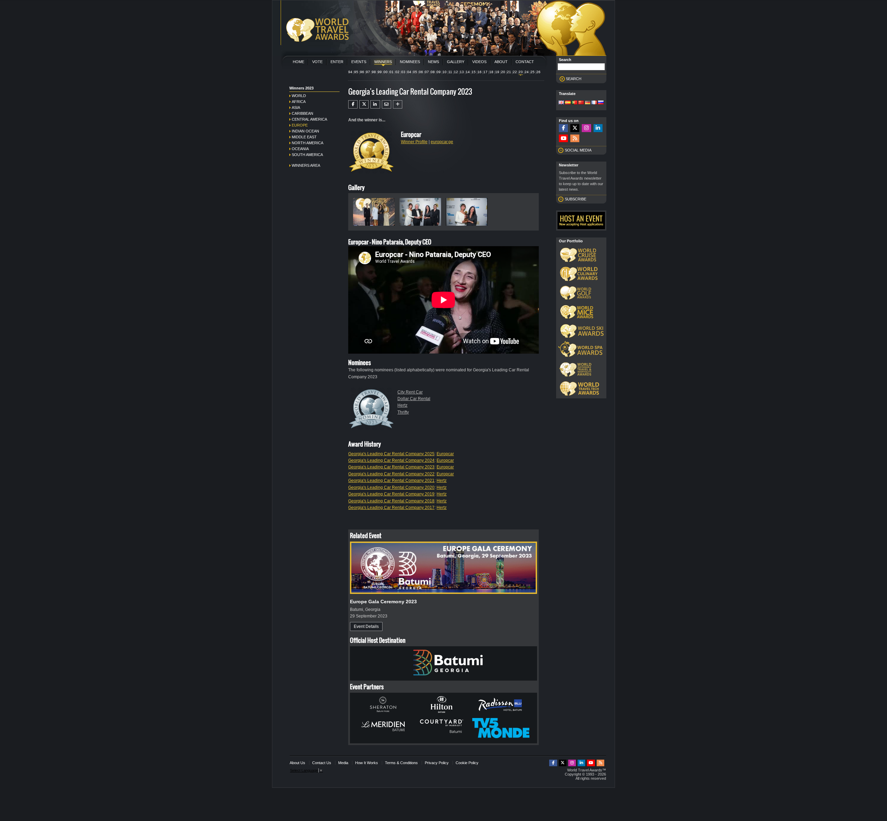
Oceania (300, 149)
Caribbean (302, 113)
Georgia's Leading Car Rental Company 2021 (391, 480)
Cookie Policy (467, 763)
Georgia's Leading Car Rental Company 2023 (391, 467)
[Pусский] (601, 103)
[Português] (574, 103)
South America (307, 155)
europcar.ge (442, 141)
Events (358, 62)
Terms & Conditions (401, 763)
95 (356, 72)
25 (532, 72)
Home (298, 62)
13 (462, 72)
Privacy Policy (437, 763)
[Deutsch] (587, 103)
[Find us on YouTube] (563, 138)
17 (485, 72)
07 (427, 72)
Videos (479, 62)
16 (479, 72)
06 (421, 72)
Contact (525, 62)
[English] (561, 103)
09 (439, 72)
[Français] (594, 103)
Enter (337, 62)
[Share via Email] (386, 104)
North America (307, 143)
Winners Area (306, 165)
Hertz (402, 405)
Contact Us (321, 763)
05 (415, 72)
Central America (309, 119)
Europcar (445, 453)
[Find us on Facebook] (563, 128)
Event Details (366, 626)
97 (368, 72)
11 (450, 72)
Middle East (304, 137)
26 (538, 72)
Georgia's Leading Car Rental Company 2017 (391, 507)
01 (391, 72)
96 (362, 72)
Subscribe (575, 199)
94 (350, 72)
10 (444, 72)
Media (343, 763)
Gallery (455, 62)
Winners (383, 62)
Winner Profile (414, 141)
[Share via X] (364, 104)
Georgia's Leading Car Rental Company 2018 (391, 501)
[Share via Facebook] (353, 104)
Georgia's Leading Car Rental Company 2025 (391, 453)
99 (380, 72)
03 (403, 72)
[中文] (581, 103)
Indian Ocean (305, 131)
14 (468, 72)
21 (509, 72)
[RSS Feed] (574, 138)
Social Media (578, 150)
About (501, 62)
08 (433, 72)
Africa (299, 102)
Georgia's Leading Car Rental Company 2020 (391, 487)
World (299, 96)
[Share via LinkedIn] (375, 104)
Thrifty (403, 412)
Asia (296, 107)
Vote (317, 62)
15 (474, 72)
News (433, 62)
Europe (300, 125)
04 (409, 72)
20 (503, 72)
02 (397, 72)
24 (527, 72)
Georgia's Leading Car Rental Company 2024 (391, 460)
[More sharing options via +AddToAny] (397, 104)
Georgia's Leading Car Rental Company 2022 (391, 474)
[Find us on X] (574, 128)
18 (491, 72)
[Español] (568, 103)
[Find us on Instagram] (586, 128)
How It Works (366, 763)
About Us (297, 763)
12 (456, 72)
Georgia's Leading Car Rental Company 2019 (391, 494)
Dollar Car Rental (413, 398)
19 (497, 72)
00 (386, 72)
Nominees (410, 62)
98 (374, 72)
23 (521, 72)
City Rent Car (410, 392)
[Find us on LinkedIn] (598, 128)
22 (515, 72)
